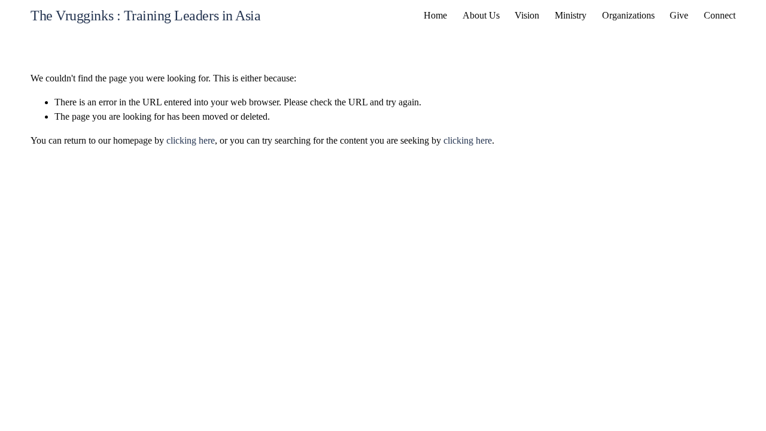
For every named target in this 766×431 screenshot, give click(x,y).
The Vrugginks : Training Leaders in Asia (145, 15)
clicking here (190, 140)
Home (435, 15)
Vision (527, 15)
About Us (481, 15)
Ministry (570, 15)
